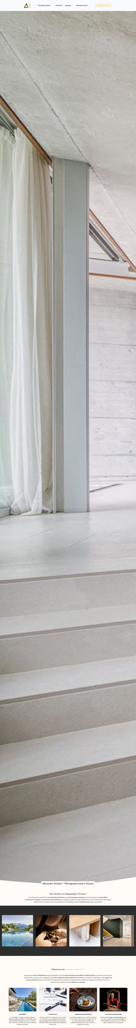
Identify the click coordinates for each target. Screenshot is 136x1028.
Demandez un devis (103, 5)
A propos (68, 5)
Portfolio (59, 5)
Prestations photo (44, 5)
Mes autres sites (81, 5)
